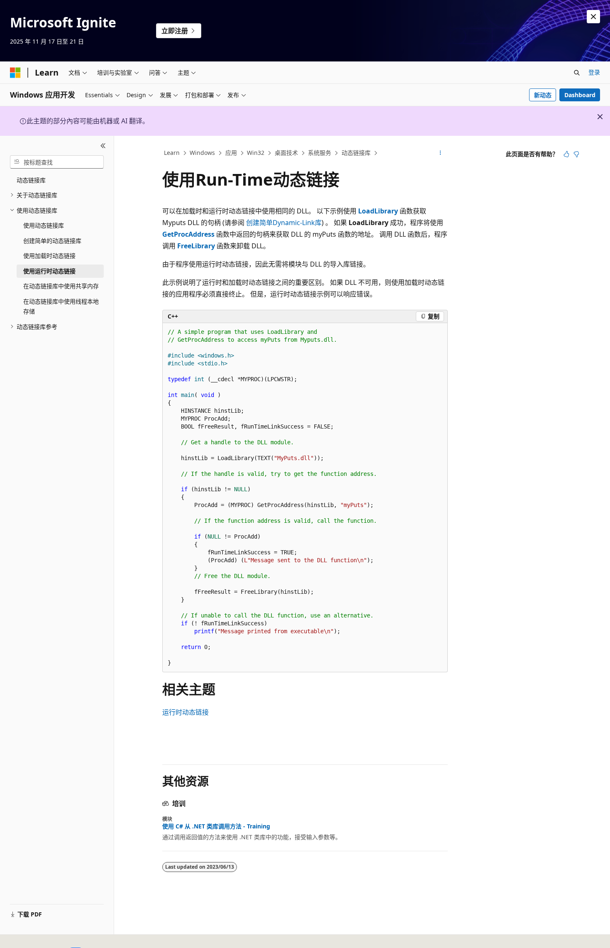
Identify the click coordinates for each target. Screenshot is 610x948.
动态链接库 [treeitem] (31, 180)
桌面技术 (286, 153)
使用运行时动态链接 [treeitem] (49, 271)
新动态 (542, 95)
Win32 (255, 153)
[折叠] (103, 145)
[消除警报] (593, 16)
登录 (594, 72)
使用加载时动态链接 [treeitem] (49, 256)
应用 (231, 153)
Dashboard (579, 95)
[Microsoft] (15, 72)
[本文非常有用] (566, 154)
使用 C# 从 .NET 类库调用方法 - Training (216, 826)
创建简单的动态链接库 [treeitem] (52, 241)
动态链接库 (356, 153)
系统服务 (319, 153)
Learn (172, 153)
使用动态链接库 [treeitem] (43, 225)
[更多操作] (440, 153)
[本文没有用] (576, 154)
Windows (202, 153)
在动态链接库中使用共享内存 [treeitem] (61, 286)
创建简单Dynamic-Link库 (284, 222)
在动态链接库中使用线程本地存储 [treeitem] (61, 306)
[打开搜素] (577, 72)
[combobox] (57, 162)
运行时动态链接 (185, 712)
